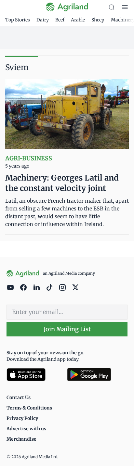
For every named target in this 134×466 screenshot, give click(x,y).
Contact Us (19, 397)
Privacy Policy (22, 418)
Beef (59, 20)
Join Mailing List (67, 329)
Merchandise (21, 439)
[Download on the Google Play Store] (97, 374)
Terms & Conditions (29, 408)
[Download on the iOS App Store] (34, 374)
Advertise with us (26, 429)
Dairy (42, 20)
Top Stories (17, 20)
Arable (78, 20)
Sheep (97, 20)
